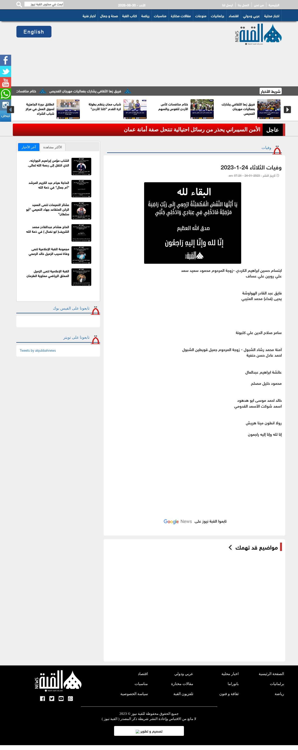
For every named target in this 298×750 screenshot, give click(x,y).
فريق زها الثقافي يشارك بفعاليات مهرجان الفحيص (98, 91)
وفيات (266, 148)
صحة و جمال (109, 15)
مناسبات (160, 15)
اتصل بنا (243, 4)
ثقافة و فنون (229, 694)
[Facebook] (5, 60)
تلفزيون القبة (183, 694)
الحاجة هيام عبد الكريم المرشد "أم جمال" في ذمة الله (49, 184)
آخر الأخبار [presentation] (29, 147)
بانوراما (233, 684)
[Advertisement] (138, 53)
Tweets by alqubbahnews (38, 350)
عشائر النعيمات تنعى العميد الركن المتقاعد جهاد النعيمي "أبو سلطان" (47, 208)
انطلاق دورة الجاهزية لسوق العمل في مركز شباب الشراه (61, 108)
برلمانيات (217, 15)
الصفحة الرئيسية (271, 674)
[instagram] (5, 105)
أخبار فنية (89, 15)
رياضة (145, 15)
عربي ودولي (251, 15)
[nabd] (5, 116)
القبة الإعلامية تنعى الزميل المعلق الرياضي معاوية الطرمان (48, 273)
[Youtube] (5, 82)
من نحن (259, 4)
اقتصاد (234, 15)
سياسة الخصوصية (134, 694)
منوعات (201, 15)
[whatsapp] (5, 93)
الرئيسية (274, 4)
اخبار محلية (271, 15)
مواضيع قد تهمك (257, 547)
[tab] (28, 147)
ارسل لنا (227, 4)
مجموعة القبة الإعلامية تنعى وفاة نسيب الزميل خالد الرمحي (49, 251)
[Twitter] (5, 71)
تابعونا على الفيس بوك (71, 308)
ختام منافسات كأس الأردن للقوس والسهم (195, 106)
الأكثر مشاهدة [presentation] (52, 147)
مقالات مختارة (181, 15)
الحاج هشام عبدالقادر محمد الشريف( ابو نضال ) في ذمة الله (47, 228)
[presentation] (10, 109)
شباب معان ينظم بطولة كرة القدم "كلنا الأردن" (127, 106)
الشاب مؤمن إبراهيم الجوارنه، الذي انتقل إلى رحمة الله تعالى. (48, 162)
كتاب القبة (129, 15)
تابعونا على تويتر (76, 337)
